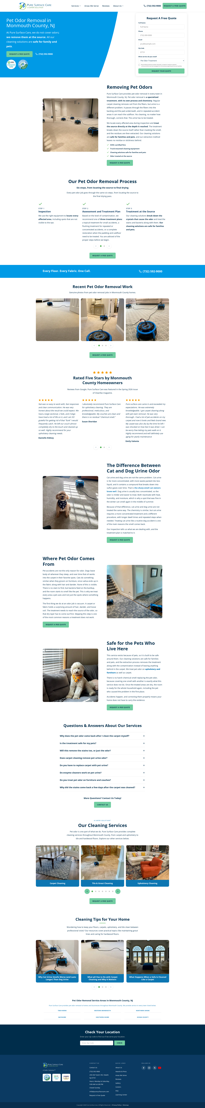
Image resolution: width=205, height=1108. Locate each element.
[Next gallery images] (110, 345)
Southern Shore (102, 1017)
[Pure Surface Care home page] (34, 6)
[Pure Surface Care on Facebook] (143, 1068)
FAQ (117, 1091)
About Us (117, 6)
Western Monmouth (102, 1011)
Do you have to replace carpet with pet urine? (84, 765)
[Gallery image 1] (99, 345)
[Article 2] (102, 987)
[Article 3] (106, 987)
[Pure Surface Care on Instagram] (149, 1068)
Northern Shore (142, 1011)
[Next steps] (109, 246)
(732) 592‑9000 (46, 54)
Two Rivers (62, 1011)
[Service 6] (109, 891)
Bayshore (62, 1017)
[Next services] (117, 891)
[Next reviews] (109, 447)
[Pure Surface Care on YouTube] (159, 1068)
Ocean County (143, 1017)
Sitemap (126, 1105)
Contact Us (102, 805)
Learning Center (121, 1095)
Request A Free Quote (175, 6)
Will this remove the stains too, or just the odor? (85, 750)
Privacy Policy (116, 1105)
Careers (118, 1087)
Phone (140, 31)
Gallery (118, 1083)
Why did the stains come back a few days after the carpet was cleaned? (97, 787)
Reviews (106, 6)
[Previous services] (87, 891)
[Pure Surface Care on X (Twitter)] (155, 1068)
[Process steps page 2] (104, 246)
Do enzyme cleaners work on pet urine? (81, 772)
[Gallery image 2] (102, 345)
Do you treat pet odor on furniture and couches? (85, 780)
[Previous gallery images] (94, 345)
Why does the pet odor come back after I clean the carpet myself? (94, 735)
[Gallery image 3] (106, 345)
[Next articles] (110, 987)
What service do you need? (147, 57)
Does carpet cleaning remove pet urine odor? (83, 758)
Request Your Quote (161, 71)
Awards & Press (121, 1071)
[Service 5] (106, 891)
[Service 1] (92, 891)
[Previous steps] (96, 246)
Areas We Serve (91, 6)
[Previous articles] (94, 987)
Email (140, 40)
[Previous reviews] (96, 447)
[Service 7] (112, 891)
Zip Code (141, 48)
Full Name (142, 23)
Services (75, 6)
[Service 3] (99, 891)
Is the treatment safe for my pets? (78, 743)
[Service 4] (102, 891)
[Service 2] (95, 891)
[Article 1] (99, 987)
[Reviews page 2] (104, 447)
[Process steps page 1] (101, 246)
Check (119, 1043)
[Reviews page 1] (101, 447)
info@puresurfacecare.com (99, 1092)
